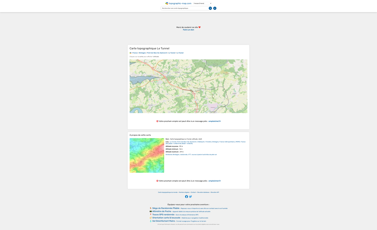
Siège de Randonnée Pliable (165, 208)
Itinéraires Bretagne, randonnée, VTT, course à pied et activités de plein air (191, 154)
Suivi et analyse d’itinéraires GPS (187, 215)
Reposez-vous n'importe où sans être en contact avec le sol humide (204, 208)
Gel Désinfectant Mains (163, 221)
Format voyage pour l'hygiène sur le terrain (191, 221)
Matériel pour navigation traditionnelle (195, 218)
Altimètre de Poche (161, 211)
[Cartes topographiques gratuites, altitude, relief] (130, 53)
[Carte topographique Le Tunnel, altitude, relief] (147, 155)
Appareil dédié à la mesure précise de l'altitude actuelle (191, 211)
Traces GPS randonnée (163, 214)
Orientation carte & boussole (166, 217)
